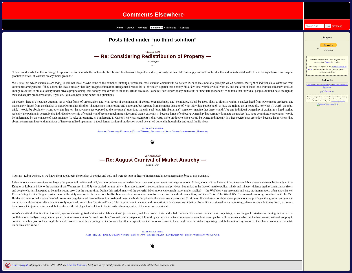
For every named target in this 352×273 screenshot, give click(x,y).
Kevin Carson (172, 131)
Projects (142, 27)
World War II (212, 234)
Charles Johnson (76, 265)
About (130, 27)
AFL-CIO (97, 234)
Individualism (157, 131)
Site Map (171, 27)
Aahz (88, 234)
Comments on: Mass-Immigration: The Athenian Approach (327, 85)
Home (120, 27)
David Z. (107, 234)
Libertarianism (187, 131)
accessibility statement (338, 101)
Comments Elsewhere (153, 14)
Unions (188, 234)
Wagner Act (199, 234)
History (135, 234)
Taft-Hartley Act (174, 234)
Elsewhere (157, 27)
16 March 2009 (152, 52)
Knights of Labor (155, 234)
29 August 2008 (153, 156)
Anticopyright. (19, 265)
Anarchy (102, 131)
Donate (328, 62)
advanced (337, 26)
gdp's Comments (327, 91)
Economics (125, 131)
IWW (142, 234)
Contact (184, 27)
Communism (113, 131)
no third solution (152, 128)
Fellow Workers (140, 131)
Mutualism (202, 131)
